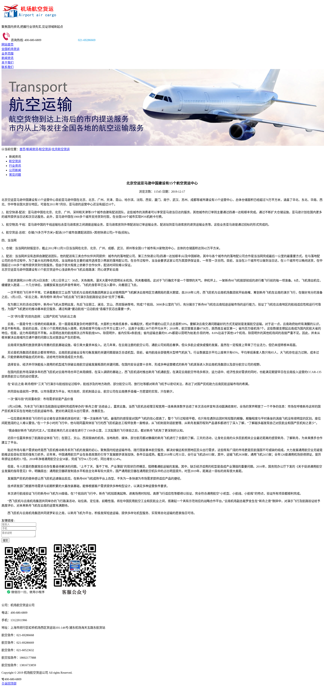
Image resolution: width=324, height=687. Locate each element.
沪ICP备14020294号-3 (86, 672)
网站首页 (8, 44)
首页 (23, 149)
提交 (5, 540)
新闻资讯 (8, 58)
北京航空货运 (61, 149)
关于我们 (8, 62)
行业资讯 (15, 165)
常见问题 (15, 174)
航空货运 (45, 149)
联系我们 (8, 67)
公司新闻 (15, 170)
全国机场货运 (11, 49)
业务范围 (8, 53)
